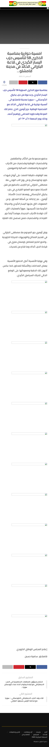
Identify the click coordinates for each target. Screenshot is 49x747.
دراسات (38, 732)
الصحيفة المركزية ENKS (39, 737)
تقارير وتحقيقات (14, 732)
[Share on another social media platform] (13, 82)
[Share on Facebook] (42, 82)
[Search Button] (3, 3)
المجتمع (36, 734)
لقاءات (45, 734)
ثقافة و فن (26, 734)
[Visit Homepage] (27, 3)
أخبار (45, 732)
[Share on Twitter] (32, 82)
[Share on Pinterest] (23, 82)
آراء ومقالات (28, 732)
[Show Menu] (6, 3)
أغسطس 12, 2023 (25, 76)
